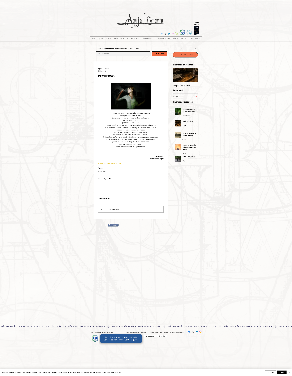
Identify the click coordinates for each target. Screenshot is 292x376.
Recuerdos (102, 171)
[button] (119, 37)
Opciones (270, 372)
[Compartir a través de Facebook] (99, 178)
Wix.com (111, 332)
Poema (100, 168)
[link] (177, 33)
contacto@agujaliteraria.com (178, 332)
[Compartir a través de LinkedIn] (110, 178)
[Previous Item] (177, 75)
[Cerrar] (289, 372)
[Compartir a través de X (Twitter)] (104, 178)
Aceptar (282, 372)
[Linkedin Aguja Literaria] (169, 34)
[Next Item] (195, 75)
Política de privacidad (114, 372)
